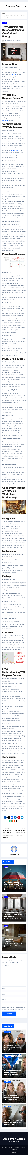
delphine (9, 41)
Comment (5, 965)
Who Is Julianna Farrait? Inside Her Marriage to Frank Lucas (13, 1122)
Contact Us (15, 1152)
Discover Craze (14, 6)
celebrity (7, 1032)
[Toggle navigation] (3, 6)
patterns (14, 74)
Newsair (22, 1147)
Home (4, 22)
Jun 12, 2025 (19, 889)
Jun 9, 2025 (19, 918)
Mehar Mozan (10, 889)
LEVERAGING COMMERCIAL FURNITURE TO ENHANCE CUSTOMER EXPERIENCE (14, 943)
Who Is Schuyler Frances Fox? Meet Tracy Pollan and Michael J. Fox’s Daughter (11, 1099)
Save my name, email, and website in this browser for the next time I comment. (14, 1008)
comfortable (15, 150)
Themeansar (13, 1149)
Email (4, 994)
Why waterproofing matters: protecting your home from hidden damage (13, 886)
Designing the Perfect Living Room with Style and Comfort (13, 914)
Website (4, 999)
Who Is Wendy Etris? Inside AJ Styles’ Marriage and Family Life (12, 1074)
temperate (5, 120)
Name (4, 989)
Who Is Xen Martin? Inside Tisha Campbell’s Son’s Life (13, 1048)
